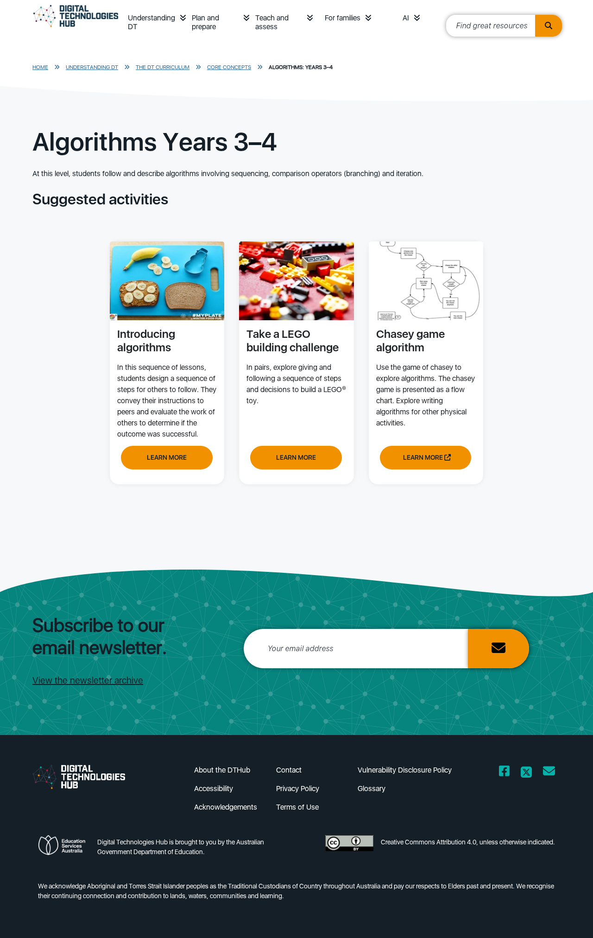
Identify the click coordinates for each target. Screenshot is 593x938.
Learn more (167, 457)
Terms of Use (297, 807)
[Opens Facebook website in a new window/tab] (504, 772)
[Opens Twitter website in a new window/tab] (526, 772)
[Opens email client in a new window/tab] (549, 772)
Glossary (371, 788)
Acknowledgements (225, 807)
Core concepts (229, 67)
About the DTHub (222, 770)
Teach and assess (272, 22)
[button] (183, 17)
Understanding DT (151, 22)
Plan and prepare (205, 22)
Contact (289, 770)
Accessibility (213, 788)
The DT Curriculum (162, 67)
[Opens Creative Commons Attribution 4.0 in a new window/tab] (349, 849)
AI (406, 17)
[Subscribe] (498, 648)
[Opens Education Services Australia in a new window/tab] (64, 849)
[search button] (548, 26)
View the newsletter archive (87, 680)
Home (40, 67)
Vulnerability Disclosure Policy (405, 770)
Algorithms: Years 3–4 (301, 67)
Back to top (562, 917)
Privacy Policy (297, 788)
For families (342, 17)
